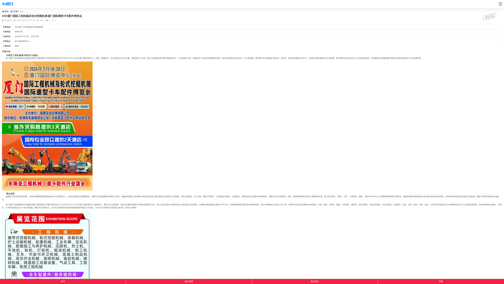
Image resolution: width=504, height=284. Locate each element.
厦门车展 (14, 11)
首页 (6, 11)
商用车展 (18, 32)
